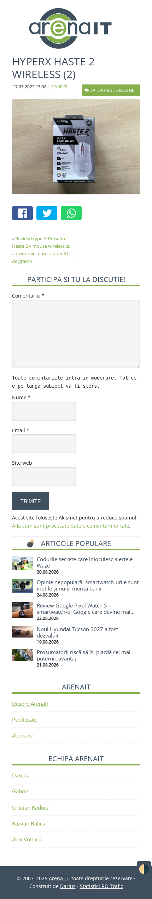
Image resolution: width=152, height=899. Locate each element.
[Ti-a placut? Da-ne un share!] (24, 214)
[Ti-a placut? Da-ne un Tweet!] (48, 214)
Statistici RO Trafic (101, 886)
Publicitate (24, 719)
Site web (22, 462)
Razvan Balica (28, 823)
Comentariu (28, 295)
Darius (20, 775)
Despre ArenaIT (30, 703)
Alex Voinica (26, 839)
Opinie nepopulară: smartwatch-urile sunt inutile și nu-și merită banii (88, 585)
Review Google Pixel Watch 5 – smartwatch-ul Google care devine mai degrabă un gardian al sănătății (83, 612)
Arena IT (76, 28)
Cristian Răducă (30, 807)
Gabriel (21, 791)
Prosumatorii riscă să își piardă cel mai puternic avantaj (83, 655)
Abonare (22, 735)
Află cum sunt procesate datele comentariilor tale (70, 525)
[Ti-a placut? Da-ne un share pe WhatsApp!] (73, 214)
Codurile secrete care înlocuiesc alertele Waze (85, 562)
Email (20, 430)
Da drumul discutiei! (112, 90)
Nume (21, 397)
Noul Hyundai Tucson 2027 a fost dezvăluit (77, 632)
